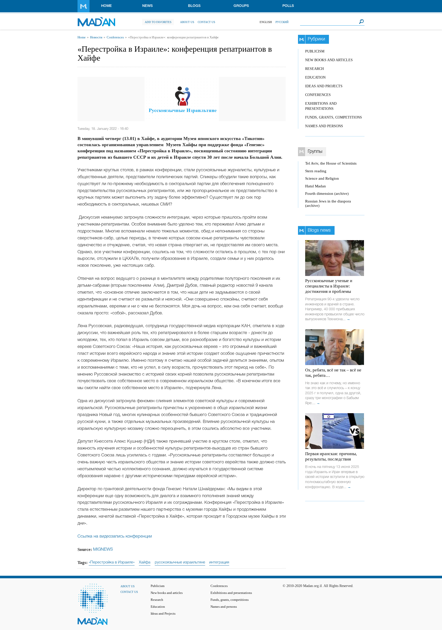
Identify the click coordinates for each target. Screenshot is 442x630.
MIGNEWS (103, 549)
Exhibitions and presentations (231, 593)
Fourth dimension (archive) (327, 193)
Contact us (206, 22)
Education (315, 77)
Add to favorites (158, 22)
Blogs (194, 6)
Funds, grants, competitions (333, 117)
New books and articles (329, 60)
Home (106, 6)
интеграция (219, 562)
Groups (241, 6)
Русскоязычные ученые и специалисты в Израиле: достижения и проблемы (328, 286)
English (266, 22)
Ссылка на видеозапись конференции (115, 536)
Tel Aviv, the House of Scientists (331, 163)
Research (314, 69)
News (147, 6)
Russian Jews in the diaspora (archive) (328, 203)
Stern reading (315, 171)
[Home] (96, 19)
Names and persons (324, 126)
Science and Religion (322, 178)
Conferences (115, 37)
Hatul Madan (315, 186)
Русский (282, 22)
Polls (288, 6)
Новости (96, 37)
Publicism (314, 51)
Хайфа (144, 562)
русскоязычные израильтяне (180, 562)
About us (187, 22)
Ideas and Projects (323, 86)
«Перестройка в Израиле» (112, 562)
